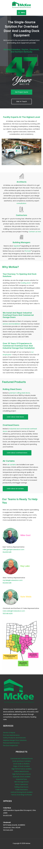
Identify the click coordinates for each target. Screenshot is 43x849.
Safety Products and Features (14, 738)
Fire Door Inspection (10, 745)
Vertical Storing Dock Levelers (22, 792)
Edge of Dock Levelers (21, 766)
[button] (21, 92)
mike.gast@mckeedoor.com (13, 549)
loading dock (26, 283)
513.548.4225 (8, 613)
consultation (21, 203)
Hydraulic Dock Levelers (21, 777)
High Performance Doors (21, 774)
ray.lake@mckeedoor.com (13, 580)
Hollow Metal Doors (21, 771)
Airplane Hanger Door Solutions (15, 740)
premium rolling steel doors (19, 393)
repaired (17, 246)
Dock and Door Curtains (22, 761)
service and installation (11, 324)
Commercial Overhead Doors (21, 758)
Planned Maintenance (11, 743)
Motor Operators (21, 784)
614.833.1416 (7, 552)
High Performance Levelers (22, 769)
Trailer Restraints (21, 790)
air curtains (11, 465)
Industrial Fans (21, 779)
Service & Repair (9, 733)
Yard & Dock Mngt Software (21, 795)
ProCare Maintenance (11, 735)
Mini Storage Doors (21, 782)
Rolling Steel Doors (21, 787)
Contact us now (35, 232)
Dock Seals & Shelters (21, 764)
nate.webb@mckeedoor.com (14, 611)
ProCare (28, 251)
